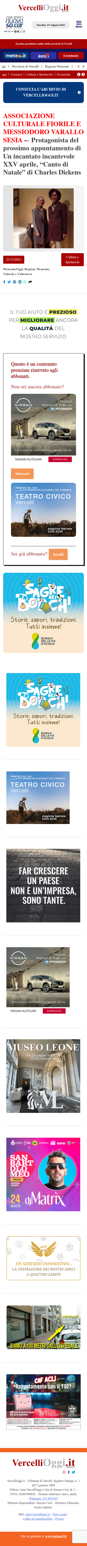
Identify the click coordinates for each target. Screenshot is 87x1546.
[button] (78, 66)
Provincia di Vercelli (25, 66)
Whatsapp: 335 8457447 (43, 1498)
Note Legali (60, 1514)
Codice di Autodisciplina (37, 1518)
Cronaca (16, 74)
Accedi (58, 554)
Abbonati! (22, 473)
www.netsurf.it (55, 1536)
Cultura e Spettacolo (39, 74)
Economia (63, 74)
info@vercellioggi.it (38, 1514)
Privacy (59, 1518)
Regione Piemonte (57, 66)
